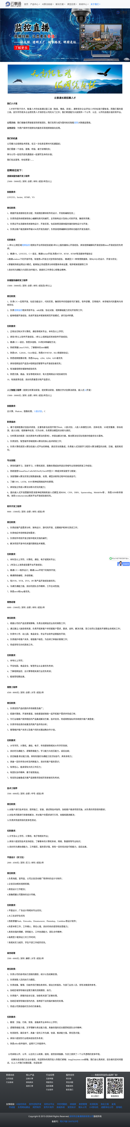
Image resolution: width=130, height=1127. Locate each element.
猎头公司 (82, 1107)
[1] (58, 58)
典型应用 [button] (71, 4)
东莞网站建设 (24, 1107)
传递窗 (12, 1107)
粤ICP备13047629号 (69, 1121)
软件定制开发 (35, 1104)
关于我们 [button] (95, 4)
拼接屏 (73, 1104)
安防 (76, 123)
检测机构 (94, 1104)
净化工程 (105, 1104)
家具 (114, 1104)
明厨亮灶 (49, 1082)
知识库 (68, 1078)
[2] (63, 58)
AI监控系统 (21, 1104)
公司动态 (9, 1078)
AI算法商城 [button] (47, 4)
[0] (53, 58)
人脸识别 (38, 411)
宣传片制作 (49, 1107)
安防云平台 (49, 1104)
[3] (67, 58)
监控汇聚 (29, 1086)
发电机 (119, 1107)
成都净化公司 (107, 1107)
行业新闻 (9, 1082)
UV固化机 (93, 1107)
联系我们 (69, 1089)
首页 (26, 4)
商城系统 (61, 1107)
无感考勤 (49, 1078)
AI (85, 390)
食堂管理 (83, 1104)
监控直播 (49, 1086)
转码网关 (29, 1082)
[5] (76, 58)
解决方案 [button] (60, 4)
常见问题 (69, 1082)
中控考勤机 (62, 1104)
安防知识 (72, 1107)
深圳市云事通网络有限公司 (81, 1116)
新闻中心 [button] (83, 4)
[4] (72, 58)
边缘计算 (29, 1078)
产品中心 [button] (34, 4)
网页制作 (37, 1107)
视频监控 (26, 245)
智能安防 (69, 1086)
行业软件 (49, 1089)
